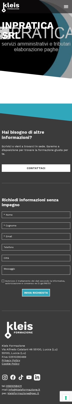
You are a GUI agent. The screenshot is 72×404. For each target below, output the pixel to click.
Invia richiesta (36, 292)
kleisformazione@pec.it (23, 393)
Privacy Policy (11, 360)
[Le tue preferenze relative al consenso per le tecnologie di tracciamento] (66, 398)
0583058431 (14, 386)
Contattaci (36, 168)
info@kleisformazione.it (24, 389)
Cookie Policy (10, 363)
